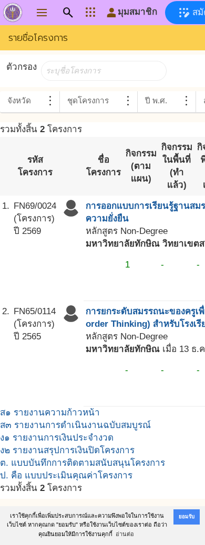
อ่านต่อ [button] (125, 534)
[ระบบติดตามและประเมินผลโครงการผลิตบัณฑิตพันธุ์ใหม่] (12, 14)
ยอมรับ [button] (186, 516)
